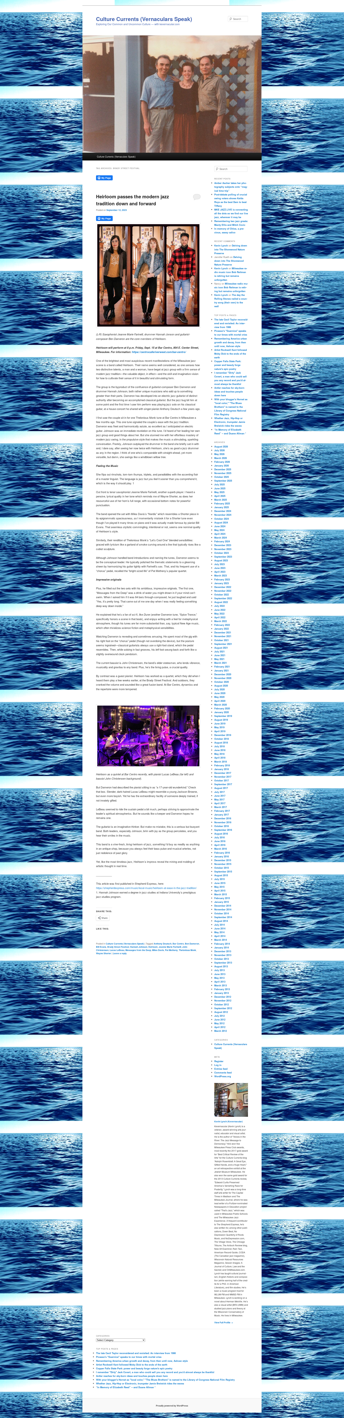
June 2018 (219, 750)
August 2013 (221, 966)
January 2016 (221, 856)
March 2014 (220, 939)
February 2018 (222, 765)
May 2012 (219, 1023)
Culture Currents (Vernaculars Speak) (144, 19)
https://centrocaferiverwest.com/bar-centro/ (159, 352)
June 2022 (219, 609)
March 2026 (220, 458)
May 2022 (219, 613)
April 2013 (219, 981)
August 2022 (221, 602)
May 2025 (219, 492)
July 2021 (219, 651)
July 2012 (219, 1015)
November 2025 (222, 473)
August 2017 (221, 788)
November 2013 (222, 955)
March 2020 (220, 704)
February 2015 (222, 898)
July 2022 (219, 606)
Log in (217, 1065)
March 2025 (220, 499)
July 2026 (219, 450)
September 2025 (223, 480)
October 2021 (221, 640)
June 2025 (219, 488)
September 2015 (223, 871)
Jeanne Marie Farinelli (170, 946)
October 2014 (221, 913)
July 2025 (219, 484)
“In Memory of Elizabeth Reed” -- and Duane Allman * (126, 1387)
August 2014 (221, 921)
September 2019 (223, 716)
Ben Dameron (192, 943)
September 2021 (223, 644)
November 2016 (222, 822)
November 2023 (222, 549)
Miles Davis (158, 950)
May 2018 (219, 754)
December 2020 (222, 674)
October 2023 (221, 553)
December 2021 (222, 632)
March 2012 (220, 1031)
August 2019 (221, 719)
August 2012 (221, 1012)
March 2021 (220, 662)
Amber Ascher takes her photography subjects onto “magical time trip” (230, 186)
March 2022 (220, 621)
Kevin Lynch (221, 245)
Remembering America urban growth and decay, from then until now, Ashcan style (230, 342)
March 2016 (220, 848)
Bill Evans (101, 946)
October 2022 (221, 594)
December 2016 (222, 818)
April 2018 (219, 757)
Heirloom (153, 946)
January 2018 (221, 769)
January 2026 (221, 465)
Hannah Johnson (138, 946)
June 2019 (219, 723)
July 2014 (219, 924)
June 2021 (219, 655)
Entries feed (221, 1068)
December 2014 (222, 905)
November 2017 (222, 776)
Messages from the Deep (138, 950)
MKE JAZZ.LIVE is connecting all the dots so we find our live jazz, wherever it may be (231, 213)
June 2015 (219, 883)
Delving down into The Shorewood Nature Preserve (230, 249)
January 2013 (221, 993)
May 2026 (219, 454)
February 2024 (222, 541)
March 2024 (220, 537)
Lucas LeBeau (117, 950)
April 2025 (219, 496)
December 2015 (222, 860)
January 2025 (221, 507)
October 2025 (221, 477)
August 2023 (221, 560)
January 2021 (221, 670)
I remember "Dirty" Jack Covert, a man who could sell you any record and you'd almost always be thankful (155, 1372)
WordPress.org (222, 1076)
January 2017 (221, 814)
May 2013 (219, 978)
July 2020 (219, 689)
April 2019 (219, 731)
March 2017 (220, 807)
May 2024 (219, 530)
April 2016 (219, 845)
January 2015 (221, 902)
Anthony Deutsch (162, 943)
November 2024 (222, 514)
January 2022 (221, 628)
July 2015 (219, 879)
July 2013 (219, 970)
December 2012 (222, 996)
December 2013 (222, 951)
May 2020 (219, 697)
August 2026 (221, 446)
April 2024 (219, 533)
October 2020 (221, 681)
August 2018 (221, 742)
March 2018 (220, 761)
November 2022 (222, 590)
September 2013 (223, 962)
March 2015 (220, 894)
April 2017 (219, 803)
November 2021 (222, 636)
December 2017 (222, 773)
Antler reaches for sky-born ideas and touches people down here (229, 391)
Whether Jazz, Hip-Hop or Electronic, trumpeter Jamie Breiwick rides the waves (229, 421)
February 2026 (222, 461)
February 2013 (222, 989)
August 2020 (221, 685)
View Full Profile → (223, 1322)
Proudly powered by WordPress (172, 1405)
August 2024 (221, 522)
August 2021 (221, 647)
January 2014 (221, 947)
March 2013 (220, 985)
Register (218, 1061)
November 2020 (222, 678)
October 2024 (221, 518)
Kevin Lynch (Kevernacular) (228, 1121)
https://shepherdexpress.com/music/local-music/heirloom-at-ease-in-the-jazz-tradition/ (146, 888)
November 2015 (222, 864)
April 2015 (219, 890)
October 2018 (221, 738)
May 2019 (219, 727)
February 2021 (222, 666)
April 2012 (219, 1027)
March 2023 (220, 575)
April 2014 (219, 936)
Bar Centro (178, 943)
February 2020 (222, 708)
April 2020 (219, 701)
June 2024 (219, 526)
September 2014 (223, 917)
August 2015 (221, 875)
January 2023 (221, 583)
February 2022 (222, 625)
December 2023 (222, 545)
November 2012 (222, 1000)
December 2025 (222, 469)
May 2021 (219, 659)
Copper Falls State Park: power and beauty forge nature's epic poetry (227, 364)
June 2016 (219, 841)
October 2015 (221, 867)
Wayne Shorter (103, 953)
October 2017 (221, 780)
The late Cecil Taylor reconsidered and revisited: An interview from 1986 (231, 323)
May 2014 (219, 932)
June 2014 (219, 928)
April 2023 (219, 571)
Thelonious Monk (187, 950)
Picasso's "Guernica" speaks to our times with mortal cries (128, 1357)
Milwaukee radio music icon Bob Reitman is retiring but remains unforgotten (231, 287)
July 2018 (219, 746)
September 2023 (223, 556)
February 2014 (222, 943)
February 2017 (222, 810)
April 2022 (219, 617)
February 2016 (222, 852)
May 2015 (219, 886)
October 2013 (221, 958)
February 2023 (222, 579)
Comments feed (223, 1072)
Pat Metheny (171, 950)
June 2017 (219, 795)
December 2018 (222, 735)
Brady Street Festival (118, 946)
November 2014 (222, 909)
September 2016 (223, 830)
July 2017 (219, 792)
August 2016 (221, 833)
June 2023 (219, 568)
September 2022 (223, 598)
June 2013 (219, 974)
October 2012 (221, 1004)
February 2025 (222, 503)
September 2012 (223, 1008)
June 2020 (219, 693)
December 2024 (222, 511)
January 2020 (221, 712)
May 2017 (219, 799)
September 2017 (223, 784)
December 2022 (222, 587)
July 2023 (219, 564)
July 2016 (219, 837)
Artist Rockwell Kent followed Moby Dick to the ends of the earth (230, 353)
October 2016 (221, 826)
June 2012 (219, 1019)
